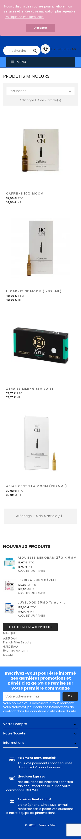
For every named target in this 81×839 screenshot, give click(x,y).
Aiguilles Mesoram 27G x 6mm (47, 558)
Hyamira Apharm (15, 650)
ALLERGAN (10, 638)
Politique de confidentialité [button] (24, 17)
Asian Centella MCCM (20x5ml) (36, 486)
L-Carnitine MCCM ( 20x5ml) (34, 291)
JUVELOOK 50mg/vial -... (41, 602)
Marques (10, 633)
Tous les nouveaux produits (30, 627)
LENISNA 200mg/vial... (39, 580)
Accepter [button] (40, 27)
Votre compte (15, 724)
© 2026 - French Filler (40, 825)
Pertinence (40, 91)
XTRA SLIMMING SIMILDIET (30, 389)
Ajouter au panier (40, 152)
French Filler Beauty (17, 642)
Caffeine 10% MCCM (25, 193)
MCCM (8, 655)
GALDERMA (10, 646)
